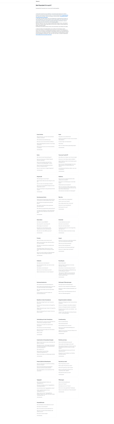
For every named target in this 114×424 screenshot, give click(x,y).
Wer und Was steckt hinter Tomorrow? (66, 203)
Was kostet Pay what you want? (65, 372)
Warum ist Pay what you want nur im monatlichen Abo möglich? (66, 370)
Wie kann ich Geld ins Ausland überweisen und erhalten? (68, 289)
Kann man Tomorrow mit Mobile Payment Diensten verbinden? (45, 160)
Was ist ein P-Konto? (63, 384)
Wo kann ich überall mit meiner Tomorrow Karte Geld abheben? (68, 139)
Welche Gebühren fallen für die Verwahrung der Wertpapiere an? (68, 162)
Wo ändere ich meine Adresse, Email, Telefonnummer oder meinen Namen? (44, 228)
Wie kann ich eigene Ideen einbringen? (66, 249)
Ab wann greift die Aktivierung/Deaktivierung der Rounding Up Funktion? (67, 270)
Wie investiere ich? (40, 349)
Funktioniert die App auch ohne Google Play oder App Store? (67, 228)
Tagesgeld (39, 380)
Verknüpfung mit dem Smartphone (44, 319)
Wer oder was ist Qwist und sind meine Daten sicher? (45, 290)
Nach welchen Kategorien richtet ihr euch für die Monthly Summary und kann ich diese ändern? (67, 347)
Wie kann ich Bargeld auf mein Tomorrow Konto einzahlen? (68, 303)
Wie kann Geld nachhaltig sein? (65, 245)
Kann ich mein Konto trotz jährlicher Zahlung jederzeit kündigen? (46, 364)
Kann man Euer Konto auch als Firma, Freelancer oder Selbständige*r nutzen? (44, 163)
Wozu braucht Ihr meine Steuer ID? (43, 223)
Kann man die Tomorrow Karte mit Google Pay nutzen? (46, 306)
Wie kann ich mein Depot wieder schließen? (67, 159)
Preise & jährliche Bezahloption (44, 361)
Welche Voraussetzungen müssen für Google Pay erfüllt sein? (46, 309)
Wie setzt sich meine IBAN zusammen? (44, 230)
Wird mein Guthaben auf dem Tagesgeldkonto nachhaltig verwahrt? (46, 386)
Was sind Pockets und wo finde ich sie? (44, 240)
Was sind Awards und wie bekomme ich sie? (45, 404)
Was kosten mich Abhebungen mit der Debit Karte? (67, 182)
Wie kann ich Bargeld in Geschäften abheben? (67, 305)
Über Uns (61, 197)
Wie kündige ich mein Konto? (42, 225)
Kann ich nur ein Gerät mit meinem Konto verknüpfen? (45, 325)
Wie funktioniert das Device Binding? (44, 327)
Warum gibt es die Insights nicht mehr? (66, 344)
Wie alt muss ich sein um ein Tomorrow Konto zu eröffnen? (46, 147)
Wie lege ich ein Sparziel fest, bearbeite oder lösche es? (45, 246)
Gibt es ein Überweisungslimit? (64, 293)
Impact (60, 238)
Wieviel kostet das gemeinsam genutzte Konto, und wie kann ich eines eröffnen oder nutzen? (46, 200)
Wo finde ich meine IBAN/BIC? (42, 222)
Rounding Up (61, 260)
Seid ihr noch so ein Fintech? (64, 201)
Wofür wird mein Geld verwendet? (65, 243)
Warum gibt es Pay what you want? (65, 365)
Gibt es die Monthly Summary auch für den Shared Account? (67, 351)
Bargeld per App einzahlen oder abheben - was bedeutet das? (68, 310)
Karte (60, 134)
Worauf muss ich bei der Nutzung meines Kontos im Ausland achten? (45, 166)
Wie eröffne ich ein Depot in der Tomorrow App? (68, 157)
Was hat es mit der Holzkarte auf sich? (44, 269)
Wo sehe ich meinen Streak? (42, 413)
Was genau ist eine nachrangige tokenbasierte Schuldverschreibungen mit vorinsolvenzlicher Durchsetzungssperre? (46, 346)
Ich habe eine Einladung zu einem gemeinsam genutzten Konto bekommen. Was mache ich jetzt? (46, 211)
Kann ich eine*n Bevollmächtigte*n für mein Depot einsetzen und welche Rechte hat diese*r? (67, 165)
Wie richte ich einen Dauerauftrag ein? (44, 157)
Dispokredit (39, 176)
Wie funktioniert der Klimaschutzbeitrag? (66, 247)
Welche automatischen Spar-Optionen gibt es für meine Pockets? (45, 243)
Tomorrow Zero (65, 15)
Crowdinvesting (62, 319)
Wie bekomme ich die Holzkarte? (43, 263)
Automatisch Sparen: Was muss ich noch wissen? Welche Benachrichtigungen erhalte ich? (45, 249)
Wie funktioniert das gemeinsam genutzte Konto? (45, 203)
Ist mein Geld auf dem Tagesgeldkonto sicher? (46, 388)
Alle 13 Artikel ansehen (39, 255)
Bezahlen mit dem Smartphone (44, 300)
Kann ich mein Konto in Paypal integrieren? (45, 168)
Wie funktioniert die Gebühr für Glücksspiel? (67, 190)
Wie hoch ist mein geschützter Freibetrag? (67, 387)
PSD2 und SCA (39, 332)
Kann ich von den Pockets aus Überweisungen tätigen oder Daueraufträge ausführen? (46, 253)
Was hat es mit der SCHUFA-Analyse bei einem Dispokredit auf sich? (46, 186)
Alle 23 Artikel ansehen (61, 147)
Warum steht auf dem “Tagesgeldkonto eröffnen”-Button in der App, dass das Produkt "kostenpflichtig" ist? (46, 394)
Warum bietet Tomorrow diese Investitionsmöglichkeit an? (43, 352)
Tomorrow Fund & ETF (63, 155)
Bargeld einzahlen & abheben (65, 300)
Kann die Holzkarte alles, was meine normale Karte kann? (45, 266)
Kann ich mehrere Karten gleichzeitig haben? (67, 145)
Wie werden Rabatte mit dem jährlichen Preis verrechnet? (45, 370)
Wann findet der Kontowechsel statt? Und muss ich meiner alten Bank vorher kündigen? (46, 287)
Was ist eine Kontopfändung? (64, 382)
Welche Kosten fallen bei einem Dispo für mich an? (46, 181)
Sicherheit (61, 219)
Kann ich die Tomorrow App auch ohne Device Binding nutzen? (46, 330)
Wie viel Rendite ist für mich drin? (65, 325)
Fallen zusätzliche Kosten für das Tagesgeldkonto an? (43, 391)
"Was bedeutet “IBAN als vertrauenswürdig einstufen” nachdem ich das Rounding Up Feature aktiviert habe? (67, 274)
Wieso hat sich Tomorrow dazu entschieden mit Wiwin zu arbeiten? (46, 343)
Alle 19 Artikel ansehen (61, 333)
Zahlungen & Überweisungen (65, 282)
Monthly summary (63, 340)
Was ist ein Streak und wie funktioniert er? (45, 408)
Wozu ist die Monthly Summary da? (65, 342)
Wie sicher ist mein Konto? (64, 223)
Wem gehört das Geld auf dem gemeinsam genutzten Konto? (45, 206)
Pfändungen (61, 380)
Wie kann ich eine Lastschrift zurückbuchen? (67, 286)
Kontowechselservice (42, 282)
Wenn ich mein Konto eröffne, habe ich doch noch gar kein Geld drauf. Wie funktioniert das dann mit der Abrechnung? (67, 187)
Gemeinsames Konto (41, 197)
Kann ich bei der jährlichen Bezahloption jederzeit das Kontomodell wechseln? (45, 367)
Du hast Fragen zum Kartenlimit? (65, 141)
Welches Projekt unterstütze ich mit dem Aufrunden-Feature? (66, 266)
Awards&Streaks (40, 402)
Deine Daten (39, 219)
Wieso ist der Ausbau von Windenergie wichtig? (46, 354)
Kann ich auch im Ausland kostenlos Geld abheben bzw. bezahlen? (67, 179)
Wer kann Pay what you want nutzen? (66, 367)
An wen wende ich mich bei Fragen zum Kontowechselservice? (44, 293)
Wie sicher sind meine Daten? (64, 225)
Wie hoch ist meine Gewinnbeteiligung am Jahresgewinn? (67, 328)
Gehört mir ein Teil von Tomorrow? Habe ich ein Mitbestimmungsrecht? (68, 331)
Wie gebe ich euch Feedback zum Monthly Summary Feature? (67, 354)
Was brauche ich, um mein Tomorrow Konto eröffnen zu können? (45, 137)
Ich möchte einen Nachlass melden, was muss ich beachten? (68, 169)
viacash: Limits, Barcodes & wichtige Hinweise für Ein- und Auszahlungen (68, 313)
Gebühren (61, 176)
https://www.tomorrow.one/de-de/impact (44, 34)
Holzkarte (39, 260)
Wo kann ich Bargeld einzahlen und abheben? (67, 307)
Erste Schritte (40, 134)
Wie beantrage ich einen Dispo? (43, 178)
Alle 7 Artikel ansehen (39, 214)
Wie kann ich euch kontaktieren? (65, 205)
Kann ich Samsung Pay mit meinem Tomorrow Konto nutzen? (46, 312)
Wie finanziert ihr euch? (63, 207)
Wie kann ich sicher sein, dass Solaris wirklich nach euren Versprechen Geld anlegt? (67, 241)
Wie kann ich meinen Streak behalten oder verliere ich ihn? (45, 411)
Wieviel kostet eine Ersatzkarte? (65, 184)
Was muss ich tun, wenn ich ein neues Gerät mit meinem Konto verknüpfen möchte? (46, 322)
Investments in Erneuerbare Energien (45, 340)
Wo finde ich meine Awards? (42, 406)
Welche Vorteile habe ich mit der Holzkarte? (45, 271)
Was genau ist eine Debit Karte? (65, 136)
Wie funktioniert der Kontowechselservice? (45, 284)
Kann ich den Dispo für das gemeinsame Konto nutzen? (46, 189)
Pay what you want (63, 361)
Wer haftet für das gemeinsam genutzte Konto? (46, 208)
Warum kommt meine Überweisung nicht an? (67, 291)
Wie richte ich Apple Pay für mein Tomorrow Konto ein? (45, 303)
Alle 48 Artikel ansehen (61, 171)
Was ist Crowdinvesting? (63, 321)
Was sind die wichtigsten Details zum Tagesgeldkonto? (44, 383)
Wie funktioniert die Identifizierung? (44, 139)
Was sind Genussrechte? (63, 323)
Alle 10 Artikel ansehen (39, 149)
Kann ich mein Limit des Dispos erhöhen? (45, 183)
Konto (38, 155)
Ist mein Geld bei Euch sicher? (64, 222)
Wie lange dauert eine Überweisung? (66, 284)
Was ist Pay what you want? (64, 363)
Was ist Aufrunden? (62, 263)
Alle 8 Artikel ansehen (39, 191)
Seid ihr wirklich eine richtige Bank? (65, 199)
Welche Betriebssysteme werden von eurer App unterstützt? (46, 144)
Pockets (39, 238)
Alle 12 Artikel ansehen (61, 232)
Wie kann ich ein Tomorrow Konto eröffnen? (45, 141)
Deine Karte (61, 143)
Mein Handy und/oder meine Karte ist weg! (67, 230)
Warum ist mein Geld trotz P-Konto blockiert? (67, 389)
